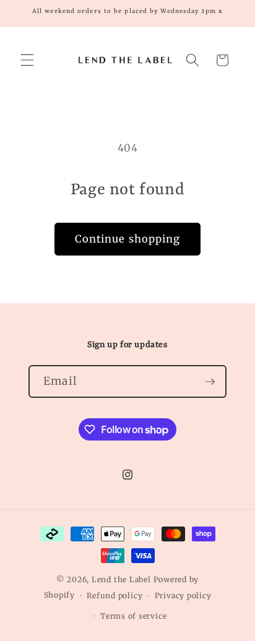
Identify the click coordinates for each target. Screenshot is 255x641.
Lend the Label (121, 579)
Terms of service (133, 616)
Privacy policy (183, 595)
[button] (27, 60)
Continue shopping (128, 239)
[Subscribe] (210, 381)
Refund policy (114, 595)
